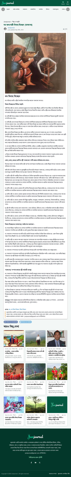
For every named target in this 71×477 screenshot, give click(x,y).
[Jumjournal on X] (40, 463)
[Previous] (3, 9)
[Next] (68, 9)
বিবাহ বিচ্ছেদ (23, 309)
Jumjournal (7, 22)
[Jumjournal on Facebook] (31, 463)
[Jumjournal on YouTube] (35, 463)
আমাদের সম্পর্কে (52, 474)
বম (9, 309)
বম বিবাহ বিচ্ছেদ (15, 309)
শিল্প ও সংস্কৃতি (16, 22)
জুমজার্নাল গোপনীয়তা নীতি (64, 474)
